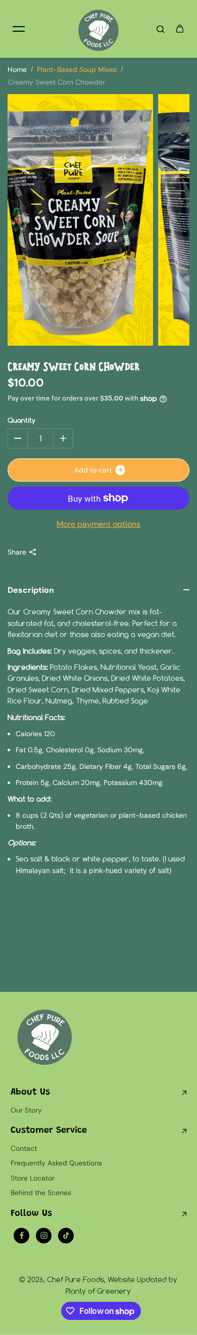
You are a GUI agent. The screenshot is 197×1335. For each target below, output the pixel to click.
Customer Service (49, 1130)
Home (17, 69)
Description (31, 590)
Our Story (26, 1110)
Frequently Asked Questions (56, 1162)
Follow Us (31, 1213)
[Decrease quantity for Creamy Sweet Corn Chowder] (18, 438)
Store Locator (33, 1178)
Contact (24, 1148)
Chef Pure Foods (75, 1279)
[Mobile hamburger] (19, 29)
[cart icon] (179, 28)
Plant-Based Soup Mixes (77, 69)
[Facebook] (22, 1235)
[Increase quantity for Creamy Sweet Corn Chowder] (63, 438)
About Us (30, 1092)
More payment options (98, 524)
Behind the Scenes (41, 1192)
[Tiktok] (66, 1235)
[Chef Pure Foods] (98, 29)
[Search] (160, 28)
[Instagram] (44, 1235)
